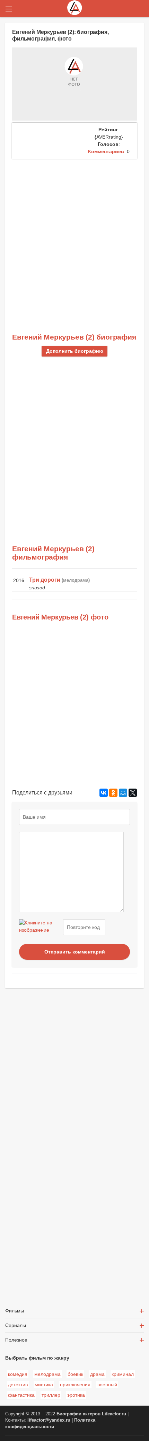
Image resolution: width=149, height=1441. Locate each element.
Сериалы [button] (15, 1325)
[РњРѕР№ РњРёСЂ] (123, 793)
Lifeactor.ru (114, 1414)
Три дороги (44, 580)
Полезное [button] (16, 1340)
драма (97, 1374)
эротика (76, 1395)
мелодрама (47, 1374)
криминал (123, 1374)
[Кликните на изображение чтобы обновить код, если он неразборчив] (40, 927)
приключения (75, 1384)
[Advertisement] (74, 236)
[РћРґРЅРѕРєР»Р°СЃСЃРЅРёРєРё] (113, 793)
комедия (17, 1374)
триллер (51, 1395)
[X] (133, 793)
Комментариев (106, 151)
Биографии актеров (78, 1414)
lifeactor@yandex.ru (48, 1420)
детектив (18, 1384)
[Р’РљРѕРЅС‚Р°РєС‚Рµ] (103, 793)
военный (107, 1384)
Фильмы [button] (14, 1310)
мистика (44, 1384)
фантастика (21, 1395)
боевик (75, 1374)
